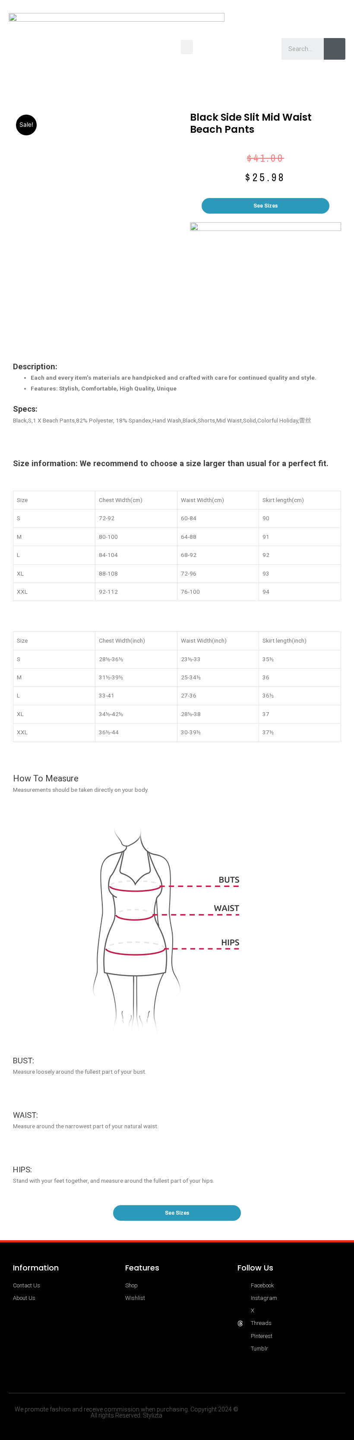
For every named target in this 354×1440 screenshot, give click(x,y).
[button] (187, 47)
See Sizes (265, 205)
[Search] (334, 49)
